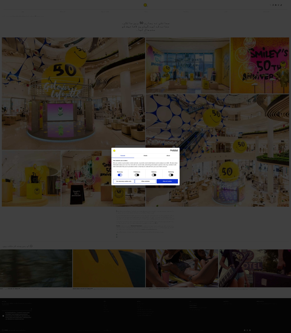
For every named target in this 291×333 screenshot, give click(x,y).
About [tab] (168, 155)
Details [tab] (145, 155)
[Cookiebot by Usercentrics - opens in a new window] (171, 150)
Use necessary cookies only (123, 181)
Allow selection (145, 181)
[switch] (137, 175)
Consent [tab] (122, 155)
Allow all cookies (167, 181)
